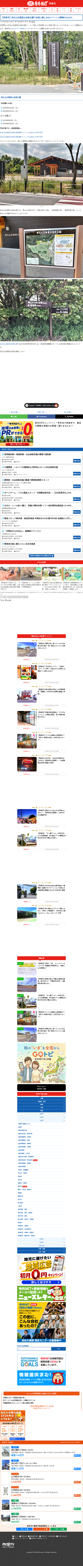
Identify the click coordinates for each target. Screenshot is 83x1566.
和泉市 (52, 3)
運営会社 (24, 1536)
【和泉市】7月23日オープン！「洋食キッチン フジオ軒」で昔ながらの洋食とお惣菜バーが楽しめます (51, 669)
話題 (57, 10)
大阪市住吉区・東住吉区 (27, 1160)
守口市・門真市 (22, 1173)
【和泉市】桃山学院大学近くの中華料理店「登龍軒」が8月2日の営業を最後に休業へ (51, 691)
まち (52, 10)
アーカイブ (78, 10)
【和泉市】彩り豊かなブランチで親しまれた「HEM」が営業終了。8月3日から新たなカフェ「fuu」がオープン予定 (51, 911)
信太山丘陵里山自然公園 (9, 344)
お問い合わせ (62, 1536)
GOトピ (4, 10)
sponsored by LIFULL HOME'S (70, 1442)
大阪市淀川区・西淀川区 (25, 1133)
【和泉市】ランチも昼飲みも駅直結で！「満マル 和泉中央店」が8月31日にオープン (51, 737)
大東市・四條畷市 (23, 1170)
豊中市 (22, 1186)
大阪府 (33, 22)
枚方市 (20, 1199)
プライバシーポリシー (21, 1538)
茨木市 (20, 1180)
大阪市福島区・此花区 (24, 1137)
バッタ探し (4, 597)
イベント (64, 10)
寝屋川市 (20, 1196)
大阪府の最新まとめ (24, 1124)
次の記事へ (68, 412)
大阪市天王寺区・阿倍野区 (26, 1156)
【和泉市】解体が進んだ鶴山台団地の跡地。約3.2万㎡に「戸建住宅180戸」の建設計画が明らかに (51, 981)
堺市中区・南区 (22, 1216)
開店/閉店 (26, 10)
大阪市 (20, 1127)
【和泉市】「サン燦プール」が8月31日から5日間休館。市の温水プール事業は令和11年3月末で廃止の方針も (52, 835)
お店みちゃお (44, 10)
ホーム (16, 1536)
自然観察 (25, 597)
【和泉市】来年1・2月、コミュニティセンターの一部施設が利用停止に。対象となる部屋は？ (51, 966)
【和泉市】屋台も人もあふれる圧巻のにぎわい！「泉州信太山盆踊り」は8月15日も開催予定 (51, 812)
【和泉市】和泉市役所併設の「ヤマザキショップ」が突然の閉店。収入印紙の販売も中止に (51, 714)
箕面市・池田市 (22, 1183)
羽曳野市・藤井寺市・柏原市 (26, 1235)
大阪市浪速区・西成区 (24, 1163)
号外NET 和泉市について (39, 1538)
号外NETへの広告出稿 (48, 1536)
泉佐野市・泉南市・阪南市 (26, 1232)
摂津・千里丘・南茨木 (24, 1189)
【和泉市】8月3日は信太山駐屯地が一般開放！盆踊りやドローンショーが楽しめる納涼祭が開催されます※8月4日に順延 (51, 888)
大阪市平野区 (22, 1166)
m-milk (9, 600)
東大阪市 (20, 1203)
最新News (12, 10)
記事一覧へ (41, 412)
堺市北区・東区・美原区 (25, 1212)
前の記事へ (15, 412)
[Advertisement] (41, 619)
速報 (71, 10)
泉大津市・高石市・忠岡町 (26, 1219)
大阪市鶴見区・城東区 (24, 1143)
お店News (34, 10)
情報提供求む (34, 1536)
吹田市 (20, 1176)
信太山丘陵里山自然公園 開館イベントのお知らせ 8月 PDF (21, 132)
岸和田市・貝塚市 (23, 1226)
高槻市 (20, 1193)
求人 (19, 10)
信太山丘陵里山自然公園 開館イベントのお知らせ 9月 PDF (21, 137)
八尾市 (20, 1206)
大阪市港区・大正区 (24, 1153)
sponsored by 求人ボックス (23, 449)
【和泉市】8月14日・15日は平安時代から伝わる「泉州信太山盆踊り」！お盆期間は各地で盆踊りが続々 (51, 760)
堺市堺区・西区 (22, 1209)
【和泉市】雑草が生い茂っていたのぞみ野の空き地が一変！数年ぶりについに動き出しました (51, 646)
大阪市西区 (21, 1150)
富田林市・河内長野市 (24, 1229)
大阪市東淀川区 (22, 1130)
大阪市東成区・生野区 (24, 1147)
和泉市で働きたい (8, 449)
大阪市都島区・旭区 (24, 1140)
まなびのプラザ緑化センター (20, 28)
